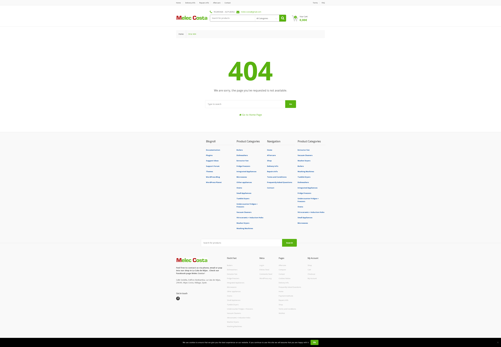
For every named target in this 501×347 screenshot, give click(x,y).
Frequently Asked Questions (279, 182)
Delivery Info (190, 3)
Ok (314, 342)
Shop (269, 160)
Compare (282, 269)
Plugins (209, 155)
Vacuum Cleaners (244, 212)
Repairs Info (204, 3)
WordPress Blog (213, 177)
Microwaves (242, 177)
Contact (228, 3)
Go (290, 104)
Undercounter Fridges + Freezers (240, 309)
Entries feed (264, 269)
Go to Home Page (251, 114)
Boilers (240, 150)
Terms (315, 3)
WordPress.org (265, 278)
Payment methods (286, 296)
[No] (497, 342)
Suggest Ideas (212, 160)
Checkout (311, 274)
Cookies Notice (284, 278)
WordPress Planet (214, 182)
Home (178, 3)
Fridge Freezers (243, 166)
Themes (209, 171)
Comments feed (266, 274)
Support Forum (212, 166)
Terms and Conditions (277, 177)
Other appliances (244, 182)
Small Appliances (244, 193)
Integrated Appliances (246, 171)
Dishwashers (242, 155)
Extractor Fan (243, 160)
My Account (312, 278)
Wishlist (282, 313)
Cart (309, 269)
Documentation (213, 150)
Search (289, 242)
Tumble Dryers (243, 198)
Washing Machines (245, 228)
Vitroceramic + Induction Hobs (250, 217)
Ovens (239, 188)
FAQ (323, 3)
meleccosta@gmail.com (251, 12)
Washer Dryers (243, 223)
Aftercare (216, 3)
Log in (262, 265)
